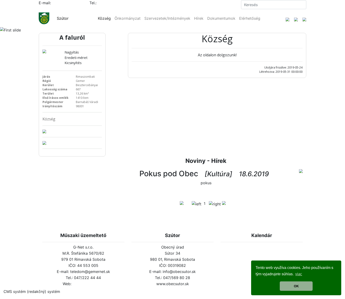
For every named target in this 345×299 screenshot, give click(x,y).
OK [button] (296, 286)
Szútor (63, 18)
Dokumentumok (221, 18)
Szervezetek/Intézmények (167, 18)
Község (104, 18)
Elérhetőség (249, 18)
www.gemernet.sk (88, 283)
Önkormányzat (128, 18)
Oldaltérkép (227, 4)
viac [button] (298, 274)
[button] (26, 30)
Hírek (198, 18)
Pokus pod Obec (168, 173)
